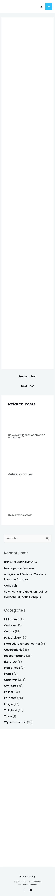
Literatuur (10, 662)
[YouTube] (31, 890)
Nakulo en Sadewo (20, 514)
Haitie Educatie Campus (20, 562)
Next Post (27, 386)
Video (8, 716)
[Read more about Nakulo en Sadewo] (27, 496)
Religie (8, 704)
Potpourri (10, 698)
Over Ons (10, 686)
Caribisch (10, 586)
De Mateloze (12, 638)
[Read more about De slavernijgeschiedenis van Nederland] (27, 420)
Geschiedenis (13, 650)
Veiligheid (10, 710)
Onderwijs (10, 680)
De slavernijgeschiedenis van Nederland (26, 436)
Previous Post (28, 376)
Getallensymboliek (20, 474)
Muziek (8, 674)
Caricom (10, 625)
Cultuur (9, 631)
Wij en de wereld (15, 722)
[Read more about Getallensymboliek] (27, 458)
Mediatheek (12, 668)
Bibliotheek (11, 619)
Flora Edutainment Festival (22, 644)
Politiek (9, 692)
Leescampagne (14, 656)
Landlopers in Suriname (20, 568)
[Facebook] (24, 890)
